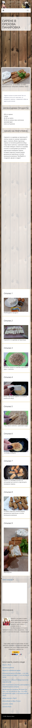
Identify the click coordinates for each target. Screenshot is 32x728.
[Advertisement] (16, 48)
